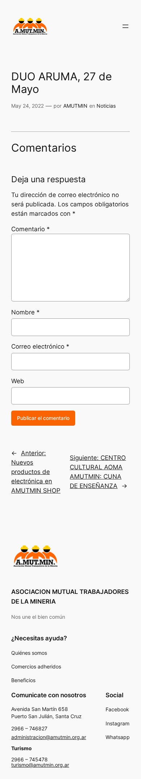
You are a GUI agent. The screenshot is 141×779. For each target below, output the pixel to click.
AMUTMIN (75, 106)
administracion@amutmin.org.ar (48, 737)
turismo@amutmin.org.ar (40, 765)
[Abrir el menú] (125, 26)
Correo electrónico (40, 346)
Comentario (30, 229)
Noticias (106, 106)
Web (17, 381)
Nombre (25, 312)
